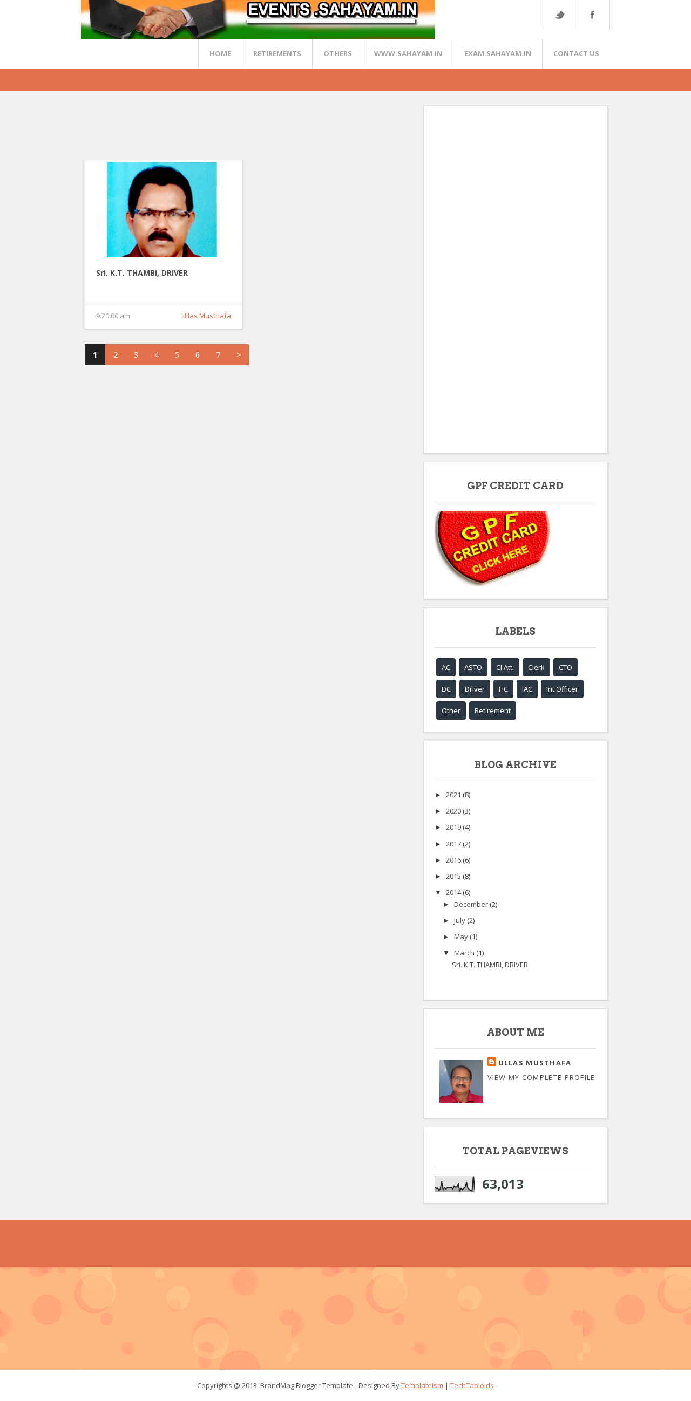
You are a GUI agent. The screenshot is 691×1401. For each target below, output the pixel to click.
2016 (454, 860)
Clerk (536, 667)
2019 (454, 827)
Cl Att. (505, 667)
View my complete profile (541, 1077)
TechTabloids (472, 1385)
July (460, 920)
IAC (527, 689)
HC (503, 689)
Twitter (560, 15)
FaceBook (591, 15)
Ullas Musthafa (206, 315)
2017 (454, 844)
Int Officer (562, 689)
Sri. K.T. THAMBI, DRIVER (142, 273)
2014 (454, 892)
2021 (454, 794)
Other (451, 710)
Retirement (493, 710)
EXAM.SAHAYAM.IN (497, 53)
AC (446, 667)
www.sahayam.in (408, 53)
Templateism (422, 1385)
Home (220, 53)
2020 (454, 811)
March (465, 953)
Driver (475, 689)
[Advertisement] (281, 129)
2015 (454, 876)
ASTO (473, 667)
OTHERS (337, 53)
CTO (565, 667)
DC (446, 689)
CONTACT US (576, 53)
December (472, 904)
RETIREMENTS (277, 53)
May (462, 936)
